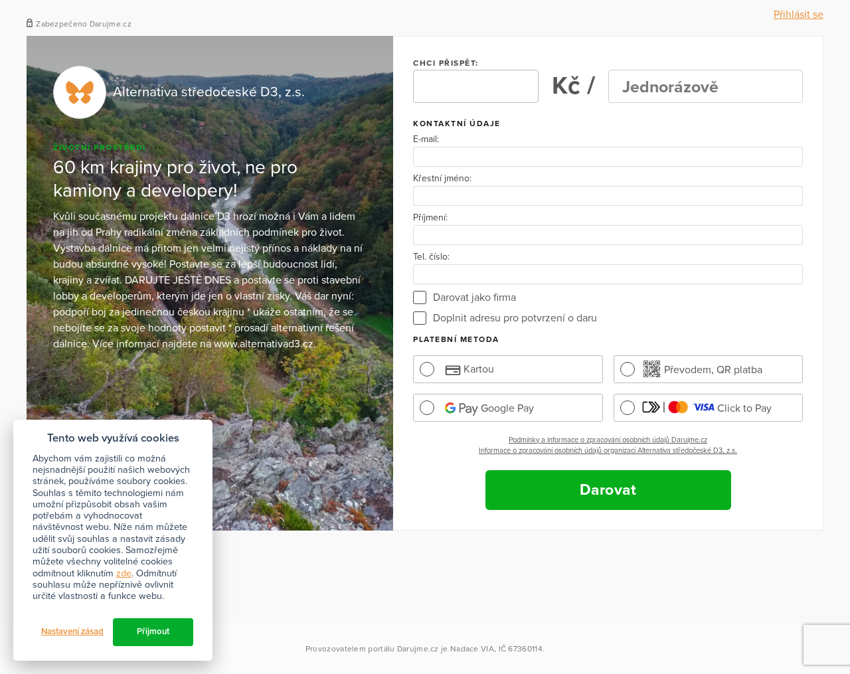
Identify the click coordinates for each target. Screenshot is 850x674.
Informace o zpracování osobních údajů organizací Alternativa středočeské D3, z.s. (608, 450)
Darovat (608, 490)
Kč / (573, 86)
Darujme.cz (418, 648)
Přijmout (153, 631)
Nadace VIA (472, 648)
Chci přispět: (446, 63)
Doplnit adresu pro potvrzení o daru (515, 318)
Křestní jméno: (442, 178)
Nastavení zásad (72, 631)
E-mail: (426, 139)
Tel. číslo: (431, 257)
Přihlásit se (798, 14)
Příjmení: (430, 217)
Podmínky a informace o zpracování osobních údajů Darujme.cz (608, 440)
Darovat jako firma (474, 297)
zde (123, 573)
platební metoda (456, 339)
